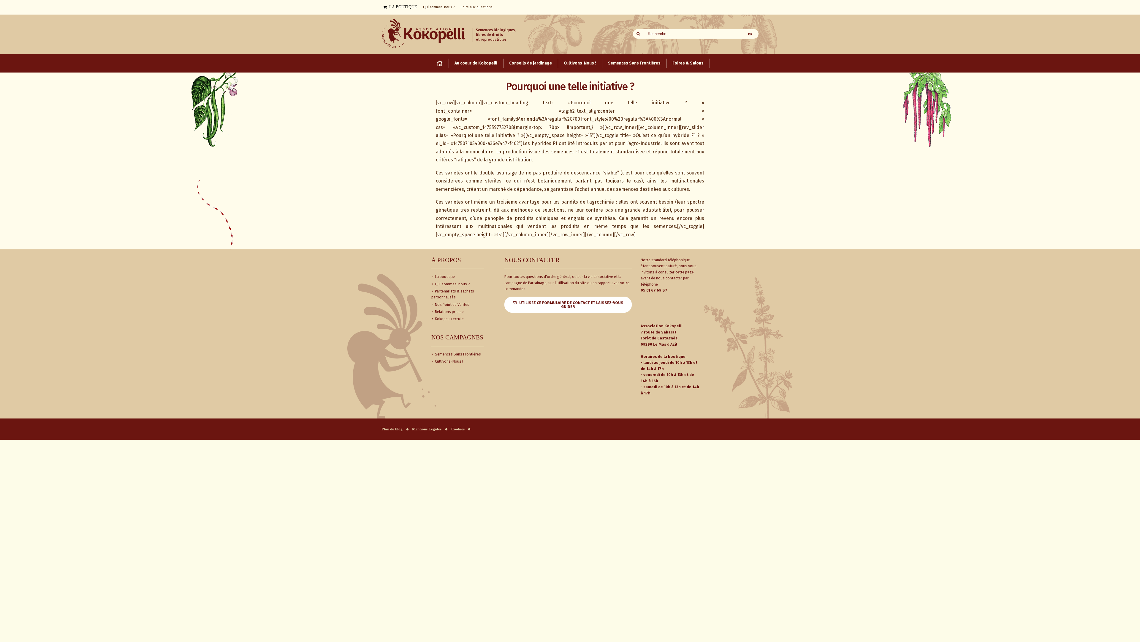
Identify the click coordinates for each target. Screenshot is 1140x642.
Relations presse (449, 311)
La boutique (444, 276)
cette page (684, 272)
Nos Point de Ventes (451, 304)
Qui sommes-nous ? (452, 284)
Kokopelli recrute (449, 319)
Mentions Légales (426, 429)
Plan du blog (392, 429)
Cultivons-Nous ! (448, 361)
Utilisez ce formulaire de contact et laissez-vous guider (571, 304)
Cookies (458, 429)
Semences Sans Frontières (457, 354)
